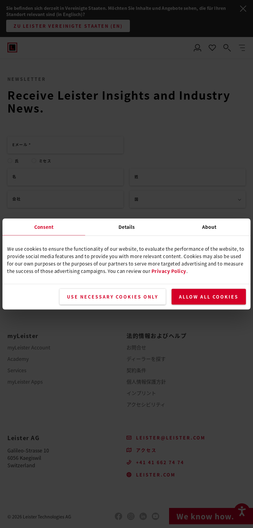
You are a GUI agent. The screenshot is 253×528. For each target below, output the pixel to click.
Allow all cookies (208, 297)
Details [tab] (126, 227)
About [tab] (209, 227)
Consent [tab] (43, 227)
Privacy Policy (168, 271)
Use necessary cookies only (112, 297)
